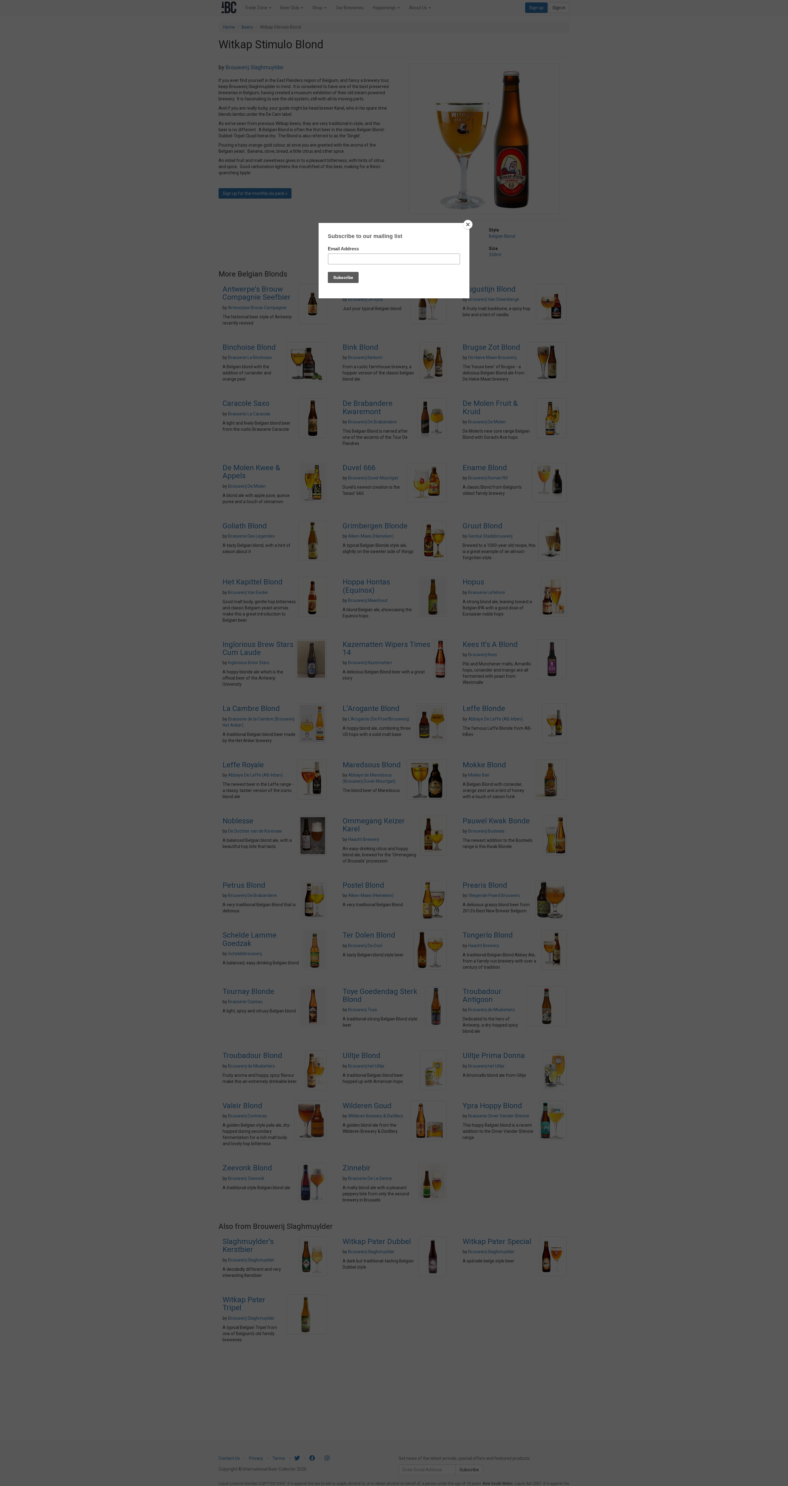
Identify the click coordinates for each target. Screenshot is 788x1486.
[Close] (467, 224)
